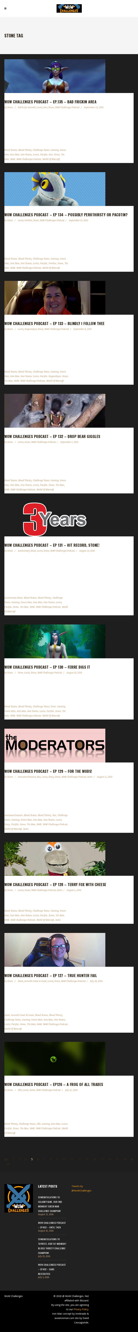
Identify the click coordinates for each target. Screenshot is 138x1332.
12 (79, 1159)
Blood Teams (10, 150)
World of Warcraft (51, 159)
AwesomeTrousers (27, 776)
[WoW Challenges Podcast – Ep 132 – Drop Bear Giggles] (69, 411)
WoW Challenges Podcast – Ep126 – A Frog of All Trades (53, 1084)
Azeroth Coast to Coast (35, 981)
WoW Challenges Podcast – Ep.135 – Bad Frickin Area (50, 101)
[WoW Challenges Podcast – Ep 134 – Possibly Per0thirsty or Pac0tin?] (69, 189)
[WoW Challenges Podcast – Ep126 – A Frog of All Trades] (69, 1059)
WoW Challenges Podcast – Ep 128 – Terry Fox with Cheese (55, 884)
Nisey (51, 776)
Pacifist (43, 154)
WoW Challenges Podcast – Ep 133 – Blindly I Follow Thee (54, 323)
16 (109, 1159)
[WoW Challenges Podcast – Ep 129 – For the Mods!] (69, 745)
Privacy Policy (81, 1309)
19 (8, 1164)
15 (102, 1159)
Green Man (26, 602)
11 (71, 1159)
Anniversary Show (27, 550)
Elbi (20, 1090)
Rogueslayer (31, 329)
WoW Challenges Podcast (67, 107)
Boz (39, 776)
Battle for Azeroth (27, 107)
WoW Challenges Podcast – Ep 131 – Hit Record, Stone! (51, 545)
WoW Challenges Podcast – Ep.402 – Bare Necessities (52, 1269)
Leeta (39, 107)
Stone (10, 107)
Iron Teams (26, 154)
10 (64, 1159)
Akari (20, 981)
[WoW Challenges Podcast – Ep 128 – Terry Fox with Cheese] (69, 859)
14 (94, 1159)
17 (117, 1159)
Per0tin (28, 220)
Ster (45, 107)
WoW (12, 159)
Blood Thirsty (25, 150)
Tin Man (8, 380)
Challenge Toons (41, 150)
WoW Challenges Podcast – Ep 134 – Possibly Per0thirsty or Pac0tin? (66, 214)
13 (86, 1159)
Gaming (55, 150)
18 (125, 1159)
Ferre (20, 672)
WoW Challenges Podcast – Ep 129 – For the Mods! (48, 771)
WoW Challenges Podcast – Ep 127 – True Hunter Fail (50, 975)
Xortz (90, 776)
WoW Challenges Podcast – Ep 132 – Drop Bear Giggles (52, 436)
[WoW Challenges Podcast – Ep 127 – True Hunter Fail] (69, 950)
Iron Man (14, 154)
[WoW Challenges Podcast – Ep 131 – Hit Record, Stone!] (69, 519)
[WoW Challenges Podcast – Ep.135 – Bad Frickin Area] (69, 76)
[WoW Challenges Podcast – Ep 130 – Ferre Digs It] (69, 641)
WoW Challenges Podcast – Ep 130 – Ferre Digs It (47, 667)
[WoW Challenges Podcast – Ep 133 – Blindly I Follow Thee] (69, 298)
